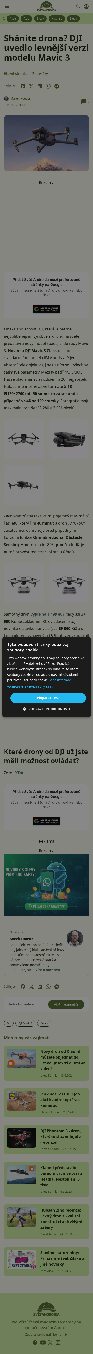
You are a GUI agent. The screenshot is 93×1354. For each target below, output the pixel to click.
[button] (46, 687)
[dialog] (46, 677)
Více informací (61, 680)
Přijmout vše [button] (48, 698)
